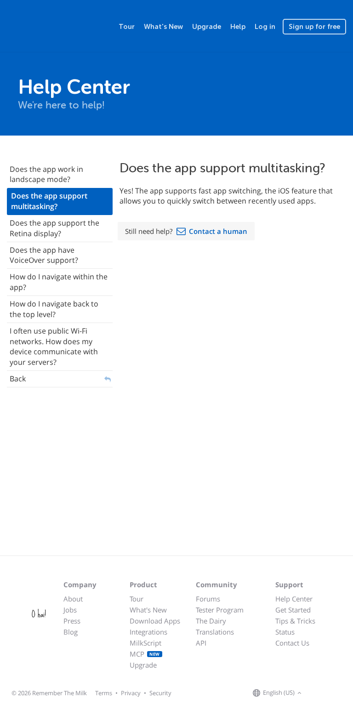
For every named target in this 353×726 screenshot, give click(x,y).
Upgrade (206, 27)
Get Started (293, 609)
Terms (103, 693)
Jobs (70, 609)
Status (285, 631)
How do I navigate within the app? (59, 282)
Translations (215, 631)
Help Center (294, 598)
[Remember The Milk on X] (330, 693)
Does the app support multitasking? (49, 201)
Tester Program (220, 609)
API (201, 642)
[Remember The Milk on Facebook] (317, 693)
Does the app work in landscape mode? (46, 174)
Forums (208, 598)
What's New (163, 27)
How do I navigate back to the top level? (54, 309)
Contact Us (292, 642)
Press (71, 620)
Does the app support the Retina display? (54, 228)
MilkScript (145, 642)
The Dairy (211, 620)
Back (18, 379)
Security (160, 693)
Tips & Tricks (295, 620)
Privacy (131, 693)
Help (237, 27)
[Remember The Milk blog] (341, 693)
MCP (145, 653)
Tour (127, 27)
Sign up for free (314, 27)
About (73, 598)
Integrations (148, 631)
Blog (70, 631)
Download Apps (155, 620)
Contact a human (218, 231)
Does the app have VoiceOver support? (44, 255)
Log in (265, 27)
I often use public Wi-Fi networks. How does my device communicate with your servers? (54, 347)
